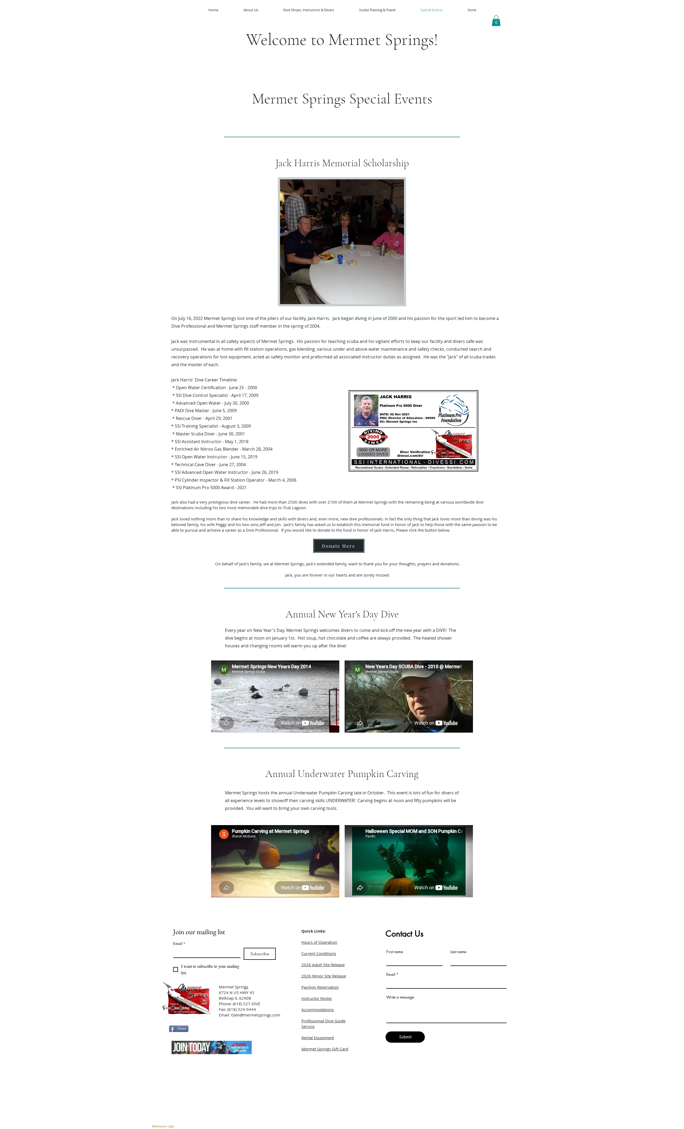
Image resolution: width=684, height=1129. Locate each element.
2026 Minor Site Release (323, 976)
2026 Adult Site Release (323, 964)
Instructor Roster (316, 998)
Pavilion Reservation (320, 987)
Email (179, 943)
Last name (458, 952)
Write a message (400, 997)
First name (394, 952)
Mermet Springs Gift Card (324, 1048)
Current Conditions (318, 953)
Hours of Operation (319, 942)
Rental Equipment (317, 1037)
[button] (496, 20)
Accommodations (317, 1009)
